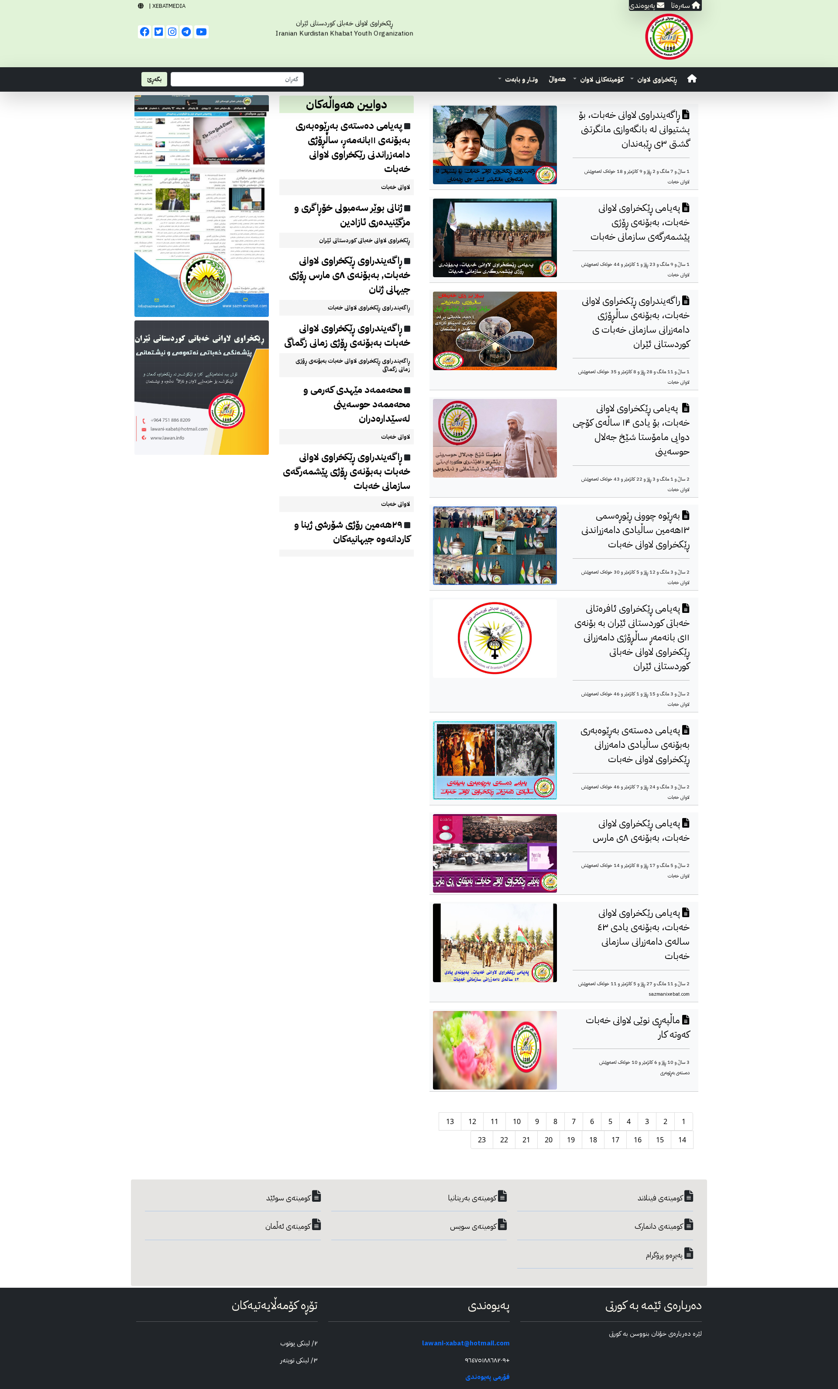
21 (526, 1140)
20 (549, 1140)
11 (494, 1121)
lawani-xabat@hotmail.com (466, 1343)
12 (472, 1121)
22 (504, 1140)
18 (593, 1140)
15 (660, 1140)
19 (571, 1140)
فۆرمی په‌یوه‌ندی (487, 1377)
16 (638, 1140)
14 (682, 1140)
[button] (653, 79)
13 (450, 1121)
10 (517, 1121)
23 (482, 1140)
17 (615, 1140)
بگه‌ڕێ (154, 79)
